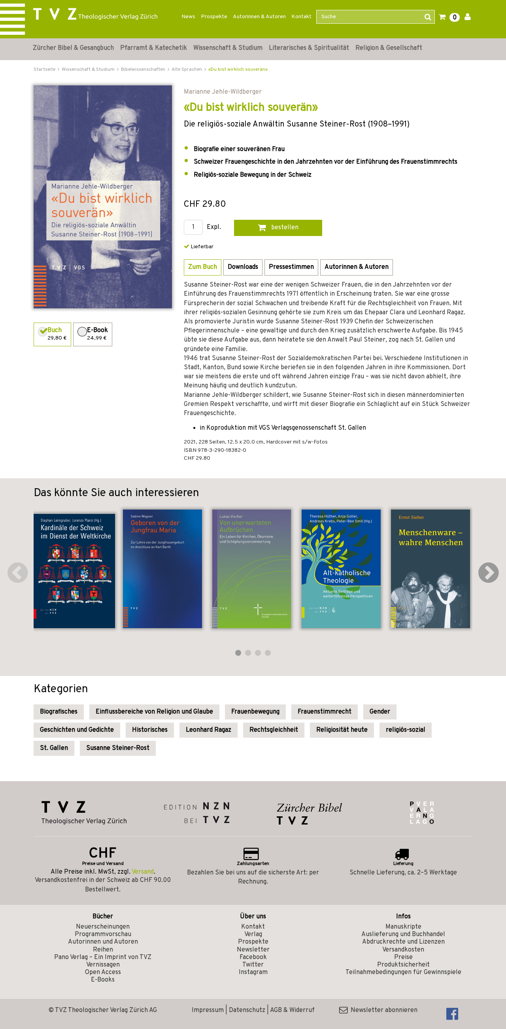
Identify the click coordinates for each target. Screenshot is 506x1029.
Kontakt (301, 16)
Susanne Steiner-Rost (117, 748)
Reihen (103, 950)
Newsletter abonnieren (382, 1010)
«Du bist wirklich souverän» (238, 69)
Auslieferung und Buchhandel (403, 934)
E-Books (103, 980)
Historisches (150, 730)
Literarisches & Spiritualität (309, 48)
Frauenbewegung (255, 712)
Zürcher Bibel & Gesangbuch (73, 48)
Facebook (253, 957)
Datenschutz (247, 1010)
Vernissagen (103, 965)
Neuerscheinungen (103, 927)
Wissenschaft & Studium (227, 48)
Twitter (253, 965)
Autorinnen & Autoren (259, 16)
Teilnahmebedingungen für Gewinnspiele (403, 972)
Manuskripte (403, 927)
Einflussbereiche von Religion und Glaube (154, 712)
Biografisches (58, 712)
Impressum (208, 1010)
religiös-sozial (405, 730)
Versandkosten (403, 950)
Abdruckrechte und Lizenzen (403, 942)
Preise (403, 957)
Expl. (214, 227)
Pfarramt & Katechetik (153, 48)
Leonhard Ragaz (208, 730)
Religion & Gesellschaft (388, 48)
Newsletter (253, 950)
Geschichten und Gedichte (77, 730)
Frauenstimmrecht (324, 712)
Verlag (253, 934)
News (188, 16)
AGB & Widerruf (292, 1010)
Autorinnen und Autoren (103, 942)
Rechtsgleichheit (273, 730)
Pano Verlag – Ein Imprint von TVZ (102, 957)
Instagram (253, 972)
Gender (380, 712)
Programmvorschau (103, 934)
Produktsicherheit (403, 965)
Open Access (103, 972)
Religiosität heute (342, 730)
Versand (143, 872)
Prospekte (214, 16)
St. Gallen (54, 748)
